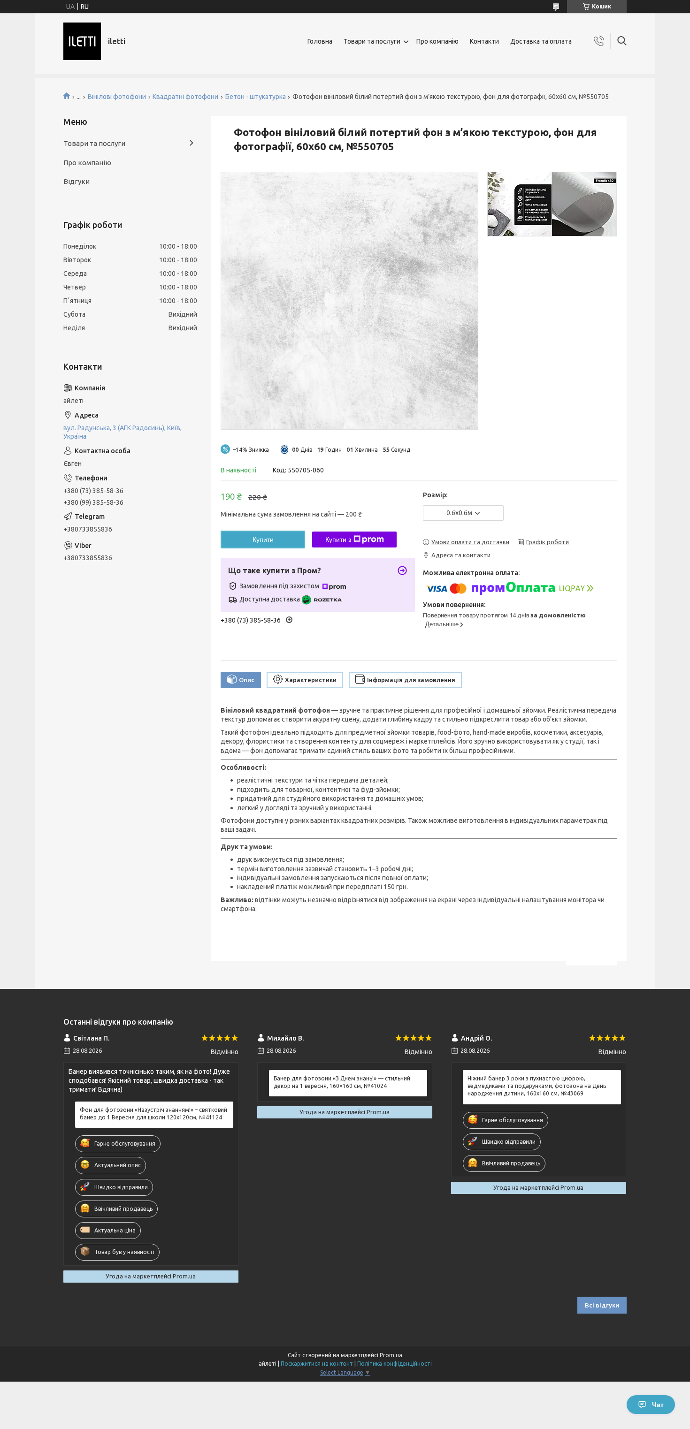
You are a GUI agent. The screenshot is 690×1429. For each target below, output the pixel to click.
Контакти (484, 41)
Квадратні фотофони (185, 96)
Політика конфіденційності (394, 1364)
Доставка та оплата (541, 41)
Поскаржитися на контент (317, 1364)
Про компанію (437, 41)
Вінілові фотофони (117, 96)
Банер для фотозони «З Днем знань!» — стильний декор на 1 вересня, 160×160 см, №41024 (342, 1082)
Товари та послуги (372, 41)
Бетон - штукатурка (255, 96)
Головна (319, 41)
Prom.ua (391, 1355)
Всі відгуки (602, 1305)
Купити (263, 539)
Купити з (338, 539)
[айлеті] (82, 41)
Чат (658, 1404)
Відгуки (76, 181)
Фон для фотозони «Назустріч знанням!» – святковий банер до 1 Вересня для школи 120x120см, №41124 (153, 1113)
